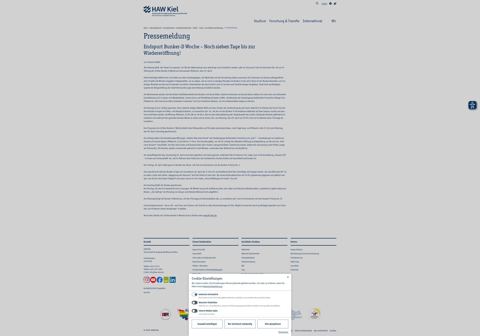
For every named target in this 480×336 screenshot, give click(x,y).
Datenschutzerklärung (212, 286)
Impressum (283, 332)
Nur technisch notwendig (240, 323)
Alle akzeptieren (273, 323)
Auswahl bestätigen (207, 323)
